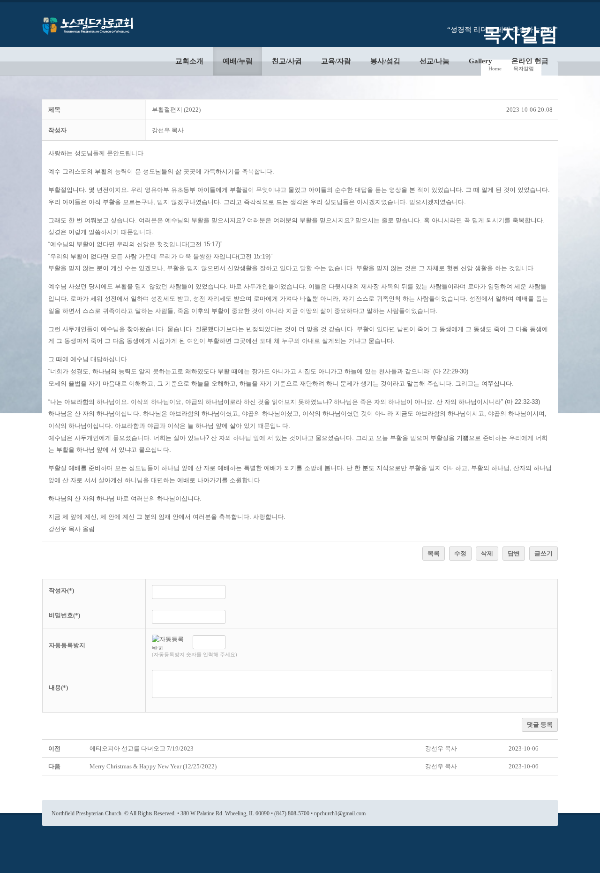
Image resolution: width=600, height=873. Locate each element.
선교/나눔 (435, 61)
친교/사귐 (287, 61)
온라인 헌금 (529, 61)
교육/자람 (336, 61)
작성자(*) (61, 590)
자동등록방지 (67, 645)
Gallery (480, 61)
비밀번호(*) (64, 615)
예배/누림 (238, 61)
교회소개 (189, 61)
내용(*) (58, 687)
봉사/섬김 (385, 61)
